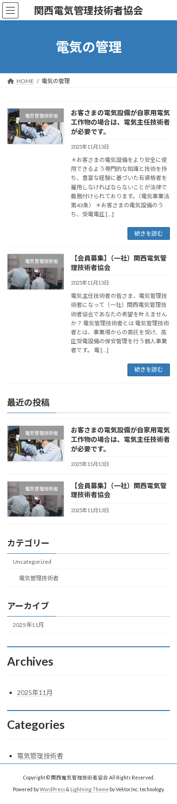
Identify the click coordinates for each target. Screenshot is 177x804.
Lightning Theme (89, 789)
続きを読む (149, 233)
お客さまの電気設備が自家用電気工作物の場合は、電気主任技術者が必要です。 (120, 122)
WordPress (52, 789)
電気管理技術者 (39, 578)
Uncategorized (32, 561)
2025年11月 (28, 624)
